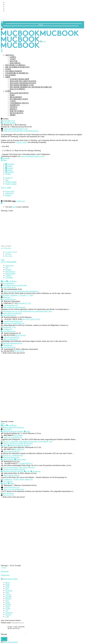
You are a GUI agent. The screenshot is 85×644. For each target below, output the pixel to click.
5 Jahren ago (20, 201)
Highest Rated (10, 273)
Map (7, 180)
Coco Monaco (8, 481)
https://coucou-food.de (11, 475)
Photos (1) (9, 178)
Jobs (7, 5)
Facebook (10, 164)
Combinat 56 (7, 329)
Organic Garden (21, 142)
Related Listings (11, 182)
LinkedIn (10, 172)
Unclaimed (9, 277)
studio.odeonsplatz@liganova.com (16, 129)
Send (4, 639)
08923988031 (18, 435)
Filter (3, 260)
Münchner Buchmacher (11, 457)
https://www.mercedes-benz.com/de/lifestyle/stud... (21, 131)
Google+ (10, 168)
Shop (28, 431)
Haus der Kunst (8, 495)
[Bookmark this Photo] (1, 203)
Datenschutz (5, 575)
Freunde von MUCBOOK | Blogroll (20, 7)
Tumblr (9, 170)
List (4, 281)
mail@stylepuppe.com (11, 487)
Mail (9, 174)
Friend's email (6, 623)
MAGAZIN (7, 429)
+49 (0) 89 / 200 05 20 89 (31, 319)
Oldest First (9, 193)
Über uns (9, 3)
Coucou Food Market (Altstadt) (14, 469)
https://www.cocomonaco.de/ (14, 489)
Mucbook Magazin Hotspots (13, 431)
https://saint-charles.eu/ (11, 451)
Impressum (5, 571)
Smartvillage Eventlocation (12, 313)
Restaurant (36, 471)
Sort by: (6, 187)
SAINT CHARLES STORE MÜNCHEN (18, 443)
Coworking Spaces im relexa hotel (15, 285)
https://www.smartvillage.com (14, 323)
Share (4, 160)
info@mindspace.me (11, 305)
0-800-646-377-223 (24, 303)
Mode (12, 483)
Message (4, 634)
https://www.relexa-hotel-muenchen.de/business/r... (21, 291)
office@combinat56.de (12, 337)
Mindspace (7, 297)
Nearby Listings (10, 184)
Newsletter (10, 9)
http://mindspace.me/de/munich (14, 307)
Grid (10, 281)
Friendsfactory (8, 345)
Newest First (9, 191)
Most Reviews (10, 271)
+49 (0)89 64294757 (25, 463)
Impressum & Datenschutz (16, 11)
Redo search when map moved (14, 353)
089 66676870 (19, 351)
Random (8, 195)
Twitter (9, 166)
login (14, 207)
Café (28, 471)
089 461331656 (20, 335)
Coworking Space (9, 123)
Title (6, 267)
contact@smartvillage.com (13, 321)
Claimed (8, 275)
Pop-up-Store (21, 459)
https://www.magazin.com (13, 437)
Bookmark (6, 158)
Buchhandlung (8, 459)
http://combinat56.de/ (11, 339)
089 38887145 (19, 449)
